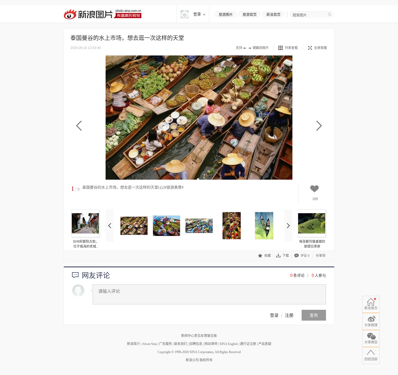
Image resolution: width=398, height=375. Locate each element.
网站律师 (210, 344)
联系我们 (180, 344)
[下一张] (319, 126)
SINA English (229, 344)
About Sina (149, 344)
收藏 (267, 256)
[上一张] (79, 126)
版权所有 (206, 360)
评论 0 (305, 256)
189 (315, 199)
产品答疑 (264, 344)
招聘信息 (195, 344)
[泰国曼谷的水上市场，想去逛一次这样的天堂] (134, 225)
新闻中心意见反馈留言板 (199, 336)
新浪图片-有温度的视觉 (102, 14)
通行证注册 (248, 344)
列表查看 (291, 48)
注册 (289, 315)
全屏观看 (320, 48)
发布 (313, 315)
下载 (285, 256)
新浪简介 (133, 344)
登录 (274, 315)
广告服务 (165, 344)
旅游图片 (226, 14)
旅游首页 (250, 14)
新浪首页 (273, 14)
